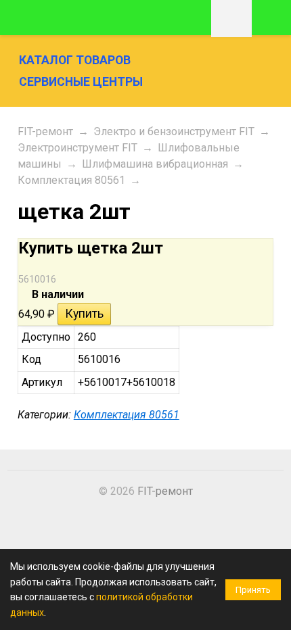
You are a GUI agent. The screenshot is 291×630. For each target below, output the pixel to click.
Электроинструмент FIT (77, 147)
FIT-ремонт (45, 131)
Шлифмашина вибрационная (155, 164)
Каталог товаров (75, 60)
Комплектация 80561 (71, 180)
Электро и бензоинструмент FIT (173, 131)
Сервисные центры (81, 82)
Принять (253, 590)
